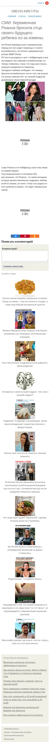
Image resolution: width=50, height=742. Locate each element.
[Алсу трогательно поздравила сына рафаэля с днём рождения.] (25, 359)
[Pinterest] (25, 236)
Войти (41, 2)
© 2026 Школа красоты (11, 728)
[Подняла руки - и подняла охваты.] (25, 575)
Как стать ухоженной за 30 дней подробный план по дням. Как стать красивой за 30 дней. (24, 699)
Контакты (7, 732)
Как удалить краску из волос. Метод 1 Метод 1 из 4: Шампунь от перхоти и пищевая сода (25, 673)
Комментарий (10, 248)
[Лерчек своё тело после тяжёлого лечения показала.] (25, 449)
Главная (12, 15)
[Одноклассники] (34, 236)
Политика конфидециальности (14, 735)
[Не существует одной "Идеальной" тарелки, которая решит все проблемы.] (25, 514)
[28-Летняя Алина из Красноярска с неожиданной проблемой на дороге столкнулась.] (25, 543)
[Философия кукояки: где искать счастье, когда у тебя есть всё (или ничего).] (25, 636)
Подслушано (34, 15)
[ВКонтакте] (15, 236)
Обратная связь (9, 739)
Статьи (22, 15)
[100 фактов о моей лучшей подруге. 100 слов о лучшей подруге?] (25, 388)
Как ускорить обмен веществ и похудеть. (23, 715)
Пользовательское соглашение (21, 732)
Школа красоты (25, 11)
